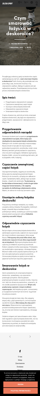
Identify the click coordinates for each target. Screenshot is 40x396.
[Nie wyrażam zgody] (37, 383)
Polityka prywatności (21, 391)
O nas (20, 357)
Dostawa (20, 367)
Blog (29, 47)
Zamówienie (20, 363)
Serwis (20, 370)
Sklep (20, 360)
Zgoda (20, 384)
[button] (20, 2)
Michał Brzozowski (19, 44)
